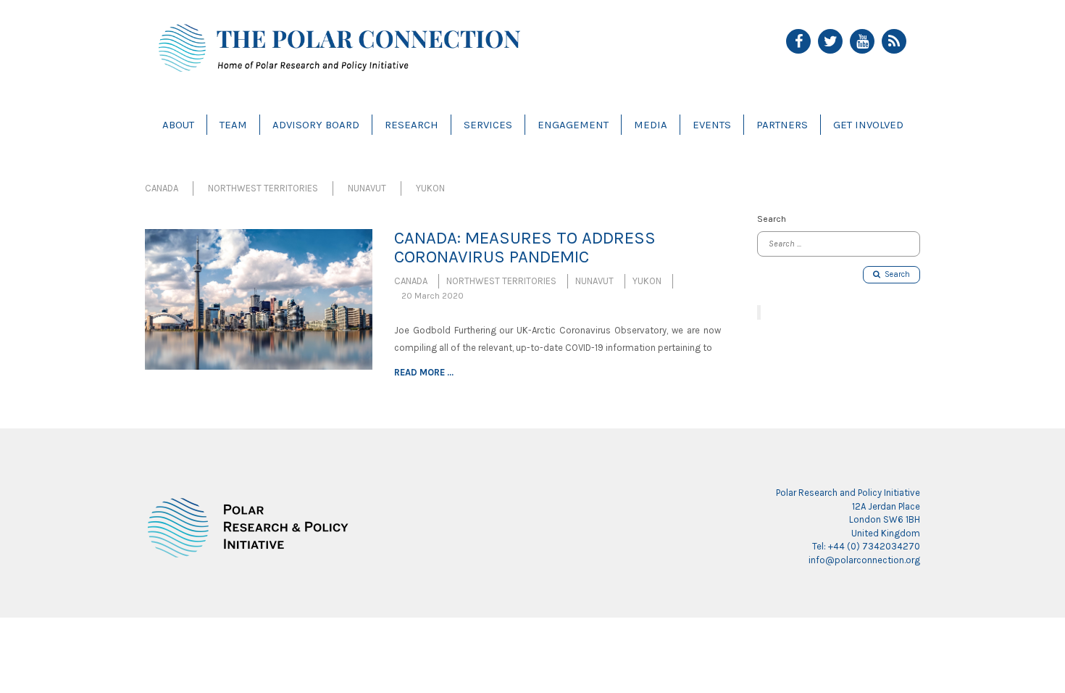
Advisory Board (315, 124)
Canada (161, 188)
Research (411, 124)
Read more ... (424, 372)
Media (650, 124)
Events (712, 124)
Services (488, 124)
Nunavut (367, 188)
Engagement (573, 124)
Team (233, 124)
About (178, 124)
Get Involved (868, 124)
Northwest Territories (263, 188)
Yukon (430, 188)
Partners (782, 124)
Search (895, 274)
